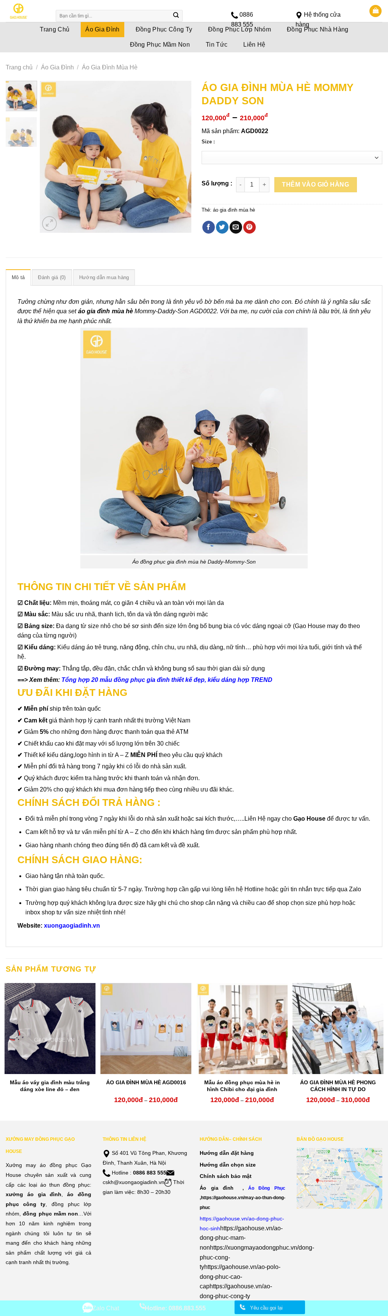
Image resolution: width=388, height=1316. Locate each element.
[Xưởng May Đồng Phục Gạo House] (25, 11)
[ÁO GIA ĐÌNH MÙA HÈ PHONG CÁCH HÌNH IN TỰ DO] (338, 1028)
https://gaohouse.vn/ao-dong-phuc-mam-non (241, 1238)
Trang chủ (19, 67)
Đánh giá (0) (52, 277)
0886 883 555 (149, 1173)
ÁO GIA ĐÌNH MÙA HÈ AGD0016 (146, 1082)
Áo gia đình (216, 1188)
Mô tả (18, 277)
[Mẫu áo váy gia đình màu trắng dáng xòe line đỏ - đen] (50, 1028)
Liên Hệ (254, 44)
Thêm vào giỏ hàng (315, 184)
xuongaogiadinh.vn (72, 925)
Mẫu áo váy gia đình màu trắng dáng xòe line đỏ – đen (50, 1085)
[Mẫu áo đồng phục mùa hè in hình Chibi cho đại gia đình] (242, 1028)
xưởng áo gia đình (33, 1194)
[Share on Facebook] (208, 227)
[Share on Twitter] (222, 227)
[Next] (179, 156)
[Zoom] (49, 223)
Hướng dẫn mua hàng (104, 277)
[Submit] (176, 16)
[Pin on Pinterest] (249, 227)
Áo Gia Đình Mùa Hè (110, 67)
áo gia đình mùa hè (234, 210)
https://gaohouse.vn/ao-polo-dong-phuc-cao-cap (240, 1276)
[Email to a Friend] (236, 227)
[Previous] (52, 156)
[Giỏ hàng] (375, 11)
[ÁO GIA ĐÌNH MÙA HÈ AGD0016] (145, 1028)
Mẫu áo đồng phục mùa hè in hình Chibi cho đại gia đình (242, 1085)
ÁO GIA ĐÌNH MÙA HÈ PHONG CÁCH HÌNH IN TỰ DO (338, 1085)
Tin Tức (216, 44)
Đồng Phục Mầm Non (160, 44)
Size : (208, 141)
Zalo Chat (105, 1308)
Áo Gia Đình (57, 67)
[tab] (18, 277)
